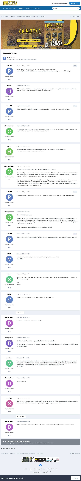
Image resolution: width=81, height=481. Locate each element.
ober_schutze (9, 126)
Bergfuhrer (9, 338)
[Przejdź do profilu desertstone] (9, 323)
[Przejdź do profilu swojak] (9, 403)
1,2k (10, 159)
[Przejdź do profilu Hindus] (9, 91)
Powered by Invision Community (40, 472)
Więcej (37, 8)
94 (10, 287)
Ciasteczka (54, 469)
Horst (9, 146)
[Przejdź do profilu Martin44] (9, 363)
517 (10, 411)
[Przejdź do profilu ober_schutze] (9, 131)
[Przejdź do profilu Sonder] (9, 279)
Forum (21, 8)
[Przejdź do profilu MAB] (9, 259)
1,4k (10, 99)
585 (10, 267)
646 (10, 139)
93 (10, 331)
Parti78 (13, 57)
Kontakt (48, 469)
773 (10, 79)
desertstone (9, 317)
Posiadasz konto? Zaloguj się (59, 3)
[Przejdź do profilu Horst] (9, 151)
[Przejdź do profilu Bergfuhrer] (9, 343)
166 (10, 351)
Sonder (9, 274)
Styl (30, 469)
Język (25, 469)
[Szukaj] (78, 8)
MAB (9, 254)
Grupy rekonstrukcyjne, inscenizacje (26, 59)
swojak (9, 398)
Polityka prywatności (39, 469)
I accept (75, 478)
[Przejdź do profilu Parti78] (4, 58)
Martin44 (9, 358)
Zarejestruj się (74, 3)
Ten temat (71, 8)
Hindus (9, 86)
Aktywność (29, 8)
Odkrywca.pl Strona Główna (9, 8)
